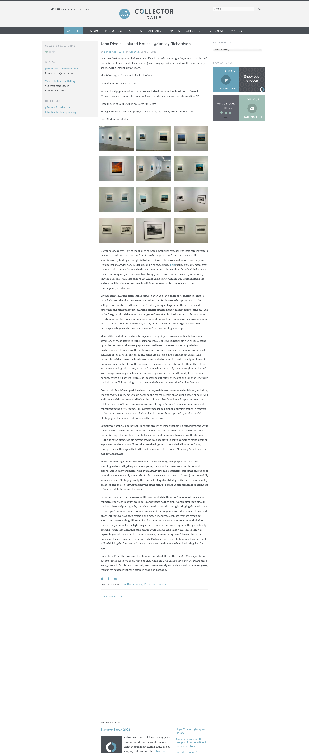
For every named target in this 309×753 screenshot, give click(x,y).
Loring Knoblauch (114, 52)
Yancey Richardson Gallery (151, 584)
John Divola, (128, 584)
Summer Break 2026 (116, 729)
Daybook (236, 30)
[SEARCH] (259, 8)
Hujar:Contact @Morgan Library (190, 731)
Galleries (73, 30)
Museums (93, 30)
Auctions (135, 30)
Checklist (217, 30)
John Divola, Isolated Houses (61, 68)
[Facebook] (108, 578)
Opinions (174, 30)
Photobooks (113, 30)
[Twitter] (102, 578)
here (172, 265)
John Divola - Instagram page (61, 112)
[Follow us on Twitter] (52, 9)
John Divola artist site (57, 107)
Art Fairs (154, 30)
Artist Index (194, 30)
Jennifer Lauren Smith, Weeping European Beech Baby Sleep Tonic (191, 742)
